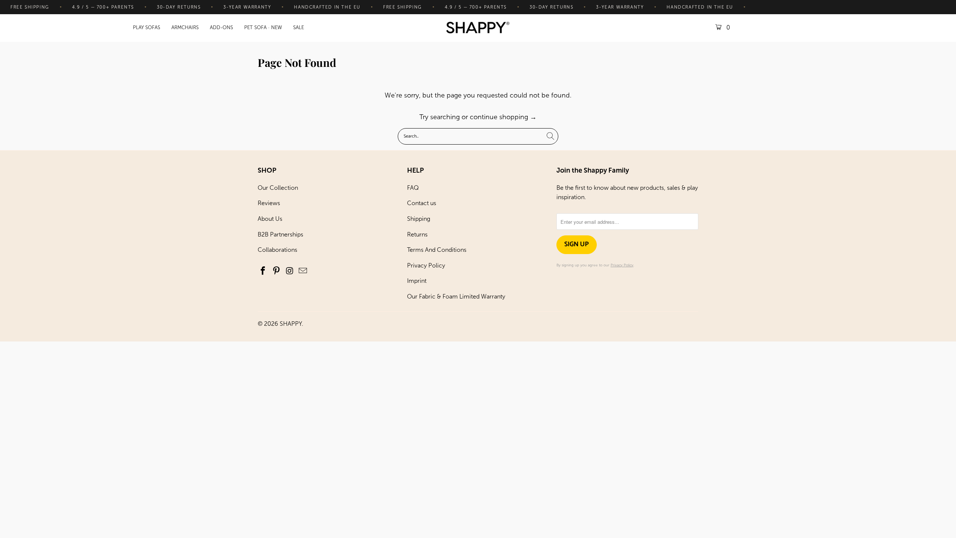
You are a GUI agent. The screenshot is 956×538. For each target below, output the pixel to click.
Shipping (418, 218)
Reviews (269, 203)
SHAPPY (291, 323)
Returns (417, 234)
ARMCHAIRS (185, 27)
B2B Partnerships (280, 234)
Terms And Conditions (436, 249)
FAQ (413, 187)
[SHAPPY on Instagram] (289, 271)
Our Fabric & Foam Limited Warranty (456, 296)
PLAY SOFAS (146, 27)
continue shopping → (503, 117)
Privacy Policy (426, 265)
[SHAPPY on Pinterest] (276, 271)
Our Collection (278, 187)
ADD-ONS (221, 27)
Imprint (416, 280)
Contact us (421, 203)
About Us (270, 218)
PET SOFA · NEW (263, 27)
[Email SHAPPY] (303, 271)
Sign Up (576, 244)
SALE (298, 27)
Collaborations (277, 249)
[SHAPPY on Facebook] (263, 271)
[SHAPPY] (478, 28)
